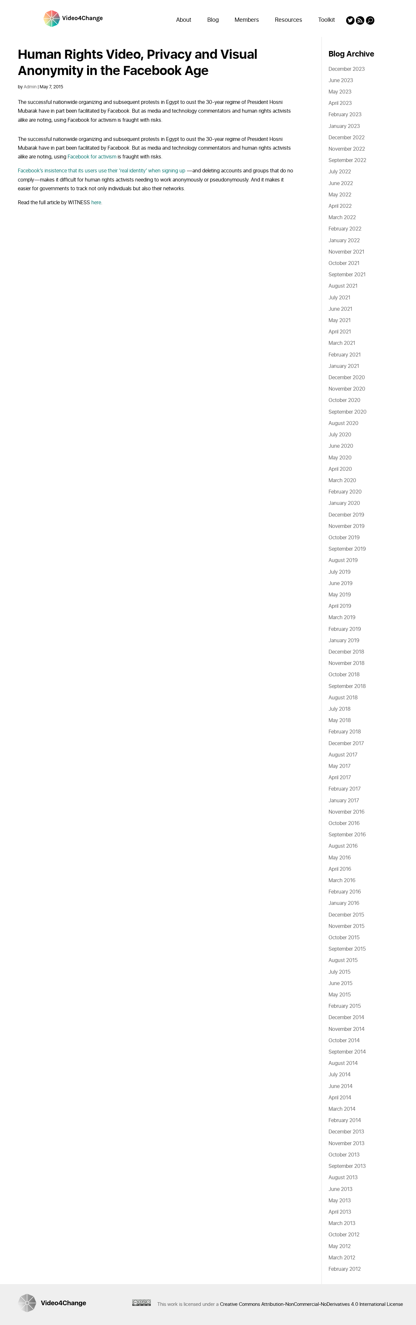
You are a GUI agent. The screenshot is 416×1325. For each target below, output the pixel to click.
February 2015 (345, 1006)
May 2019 (340, 595)
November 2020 (347, 389)
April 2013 (340, 1212)
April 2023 (340, 103)
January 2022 (344, 240)
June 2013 (340, 1189)
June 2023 (341, 80)
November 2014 (347, 1029)
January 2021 (344, 366)
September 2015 (347, 949)
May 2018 (340, 720)
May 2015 (340, 995)
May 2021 (340, 320)
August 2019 (343, 560)
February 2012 (345, 1269)
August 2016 (343, 846)
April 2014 (340, 1098)
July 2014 (340, 1075)
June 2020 (341, 446)
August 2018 (343, 698)
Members (247, 20)
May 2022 (340, 195)
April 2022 (340, 206)
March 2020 (342, 480)
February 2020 (345, 492)
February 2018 (345, 732)
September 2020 (348, 412)
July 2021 (339, 298)
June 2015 (340, 983)
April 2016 (340, 869)
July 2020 (340, 435)
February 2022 (345, 229)
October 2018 (344, 675)
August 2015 (343, 960)
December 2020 (347, 377)
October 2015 (344, 938)
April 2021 (340, 332)
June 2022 (341, 183)
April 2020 (340, 469)
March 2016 (342, 880)
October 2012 (344, 1235)
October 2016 (344, 823)
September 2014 (347, 1052)
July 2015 (339, 972)
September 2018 (347, 686)
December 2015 (346, 915)
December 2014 (346, 1017)
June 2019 (341, 583)
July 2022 (340, 172)
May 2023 (340, 92)
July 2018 (340, 709)
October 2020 (344, 400)
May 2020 (340, 458)
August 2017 (343, 755)
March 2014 (342, 1109)
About (183, 20)
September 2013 (347, 1166)
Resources (288, 20)
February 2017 (345, 789)
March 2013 (342, 1223)
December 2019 (346, 515)
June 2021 (340, 309)
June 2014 (341, 1086)
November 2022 (347, 149)
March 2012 (342, 1258)
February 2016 (345, 892)
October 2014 (344, 1040)
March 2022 (342, 217)
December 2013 (346, 1132)
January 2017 (344, 801)
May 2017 (340, 766)
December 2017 (346, 743)
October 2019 (344, 538)
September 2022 (347, 160)
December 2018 (346, 652)
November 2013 (346, 1143)
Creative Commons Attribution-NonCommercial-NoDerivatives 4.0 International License (311, 1304)
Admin (30, 86)
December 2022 (347, 138)
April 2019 (340, 606)
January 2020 (344, 503)
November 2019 (347, 526)
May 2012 (340, 1246)
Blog (213, 20)
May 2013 (340, 1201)
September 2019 (347, 549)
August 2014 (343, 1063)
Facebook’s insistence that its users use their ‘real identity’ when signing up (101, 171)
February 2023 (345, 115)
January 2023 (344, 126)
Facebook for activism (92, 157)
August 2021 (343, 286)
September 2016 (347, 835)
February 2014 (345, 1120)
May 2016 (340, 858)
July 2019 (340, 572)
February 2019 (345, 629)
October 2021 (344, 263)
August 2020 (343, 423)
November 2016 (347, 812)
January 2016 (344, 903)
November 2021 (346, 252)
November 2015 (346, 926)
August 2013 (343, 1177)
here (96, 202)
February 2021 (345, 355)
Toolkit (326, 20)
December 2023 (347, 69)
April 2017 (340, 777)
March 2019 (342, 617)
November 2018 (347, 663)
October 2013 (344, 1155)
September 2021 (347, 275)
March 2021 (342, 343)
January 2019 (344, 640)
